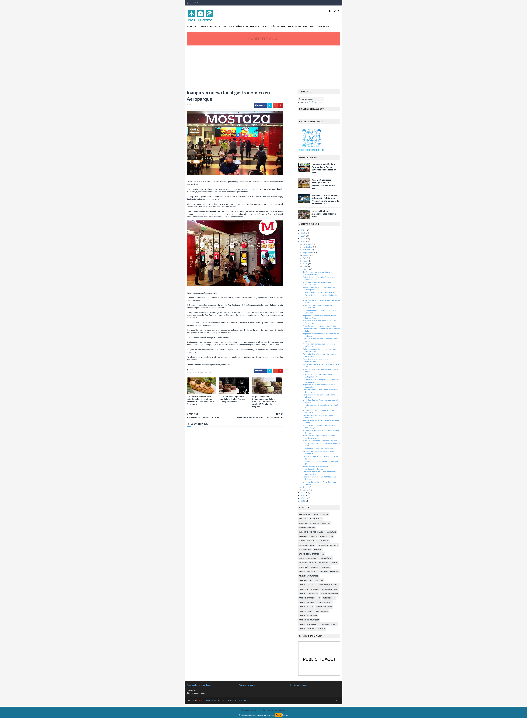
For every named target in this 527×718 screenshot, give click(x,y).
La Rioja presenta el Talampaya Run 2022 (320, 292)
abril (305, 266)
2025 (303, 233)
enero (306, 490)
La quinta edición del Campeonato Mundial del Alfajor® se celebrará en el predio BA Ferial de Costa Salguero (264, 401)
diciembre (307, 244)
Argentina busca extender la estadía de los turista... (321, 334)
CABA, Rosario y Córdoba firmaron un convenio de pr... (319, 278)
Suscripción (322, 26)
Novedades (200, 26)
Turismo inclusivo (328, 624)
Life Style (227, 26)
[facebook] (330, 11)
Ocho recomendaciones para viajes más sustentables (319, 350)
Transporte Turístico (308, 576)
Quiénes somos (277, 26)
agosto (306, 255)
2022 (303, 241)
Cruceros (303, 536)
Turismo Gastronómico (309, 598)
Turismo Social (321, 611)
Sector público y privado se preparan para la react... (321, 340)
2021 (303, 492)
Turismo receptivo (307, 629)
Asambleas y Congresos (309, 523)
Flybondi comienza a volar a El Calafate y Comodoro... (319, 311)
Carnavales (331, 532)
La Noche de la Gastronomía (311, 554)
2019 (303, 498)
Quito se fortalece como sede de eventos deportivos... (320, 390)
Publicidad (308, 26)
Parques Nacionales (307, 563)
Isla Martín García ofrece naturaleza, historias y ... (318, 416)
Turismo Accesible (307, 585)
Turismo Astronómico (309, 589)
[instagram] (338, 11)
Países (239, 26)
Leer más (285, 715)
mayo (305, 264)
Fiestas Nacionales (307, 545)
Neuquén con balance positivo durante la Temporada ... (320, 411)
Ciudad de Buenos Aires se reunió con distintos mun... (319, 360)
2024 (303, 236)
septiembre (308, 252)
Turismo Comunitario (308, 593)
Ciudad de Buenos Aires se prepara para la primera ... (321, 401)
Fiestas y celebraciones (328, 545)
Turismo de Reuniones (308, 624)
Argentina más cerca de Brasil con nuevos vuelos (320, 370)
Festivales (324, 541)
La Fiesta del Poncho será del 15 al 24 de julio (320, 296)
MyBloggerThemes (237, 701)
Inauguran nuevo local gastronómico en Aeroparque (319, 322)
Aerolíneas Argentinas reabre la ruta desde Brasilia (321, 431)
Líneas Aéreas (326, 558)
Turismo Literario (307, 602)
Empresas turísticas (319, 536)
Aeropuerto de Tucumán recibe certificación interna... (316, 467)
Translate (318, 102)
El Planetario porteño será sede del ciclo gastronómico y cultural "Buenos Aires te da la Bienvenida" (200, 400)
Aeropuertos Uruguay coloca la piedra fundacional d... (319, 436)
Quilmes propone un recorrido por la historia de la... (321, 329)
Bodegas (326, 523)
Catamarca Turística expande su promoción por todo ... (321, 380)
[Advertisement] (263, 66)
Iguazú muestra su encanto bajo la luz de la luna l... (321, 365)
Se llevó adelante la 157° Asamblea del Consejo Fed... (319, 288)
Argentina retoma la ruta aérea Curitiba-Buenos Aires (320, 316)
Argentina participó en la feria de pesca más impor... (321, 301)
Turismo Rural (305, 611)
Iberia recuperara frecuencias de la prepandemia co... (317, 273)
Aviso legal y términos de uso (199, 685)
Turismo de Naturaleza (309, 620)
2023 (303, 238)
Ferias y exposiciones (308, 541)
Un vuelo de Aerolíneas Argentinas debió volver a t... (320, 483)
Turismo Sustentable (308, 615)
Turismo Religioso (324, 607)
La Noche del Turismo (308, 558)
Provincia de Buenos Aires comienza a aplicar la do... (319, 345)
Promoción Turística (308, 567)
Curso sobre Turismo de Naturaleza (318, 448)
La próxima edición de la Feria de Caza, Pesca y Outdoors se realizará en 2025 (324, 168)
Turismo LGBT (329, 598)
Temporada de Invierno (329, 571)
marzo (306, 269)
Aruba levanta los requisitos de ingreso (319, 326)
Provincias (251, 26)
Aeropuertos (192, 372)
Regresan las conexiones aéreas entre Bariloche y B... (319, 426)
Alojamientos (316, 519)
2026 (303, 230)
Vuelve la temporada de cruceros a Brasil (320, 440)
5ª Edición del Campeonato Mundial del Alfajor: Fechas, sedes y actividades (232, 399)
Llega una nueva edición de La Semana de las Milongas (321, 396)
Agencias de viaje (321, 514)
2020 (303, 495)
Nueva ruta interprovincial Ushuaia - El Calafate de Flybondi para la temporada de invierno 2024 (325, 199)
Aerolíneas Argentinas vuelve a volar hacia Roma (321, 406)
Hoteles (317, 549)
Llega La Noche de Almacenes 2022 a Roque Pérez (324, 214)
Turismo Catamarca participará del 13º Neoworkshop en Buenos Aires (324, 183)
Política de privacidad (248, 685)
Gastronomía (205, 372)
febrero (306, 487)
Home (189, 26)
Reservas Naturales (307, 571)
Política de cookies (298, 685)
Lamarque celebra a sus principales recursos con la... (321, 444)
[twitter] (334, 11)
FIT (332, 536)
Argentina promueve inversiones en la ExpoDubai (319, 385)
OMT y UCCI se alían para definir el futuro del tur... (320, 457)
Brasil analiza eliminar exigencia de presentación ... (317, 283)
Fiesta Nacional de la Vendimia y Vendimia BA (320, 462)
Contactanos (294, 26)
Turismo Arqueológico (328, 585)
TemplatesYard (209, 701)
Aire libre (303, 519)
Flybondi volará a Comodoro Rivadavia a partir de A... (319, 355)
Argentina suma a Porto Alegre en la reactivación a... (318, 306)
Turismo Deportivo (329, 593)
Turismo (214, 26)
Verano (321, 629)
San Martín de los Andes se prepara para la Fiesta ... (321, 421)
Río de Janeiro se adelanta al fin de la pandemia (318, 452)
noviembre (308, 247)
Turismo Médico (306, 607)
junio (305, 261)
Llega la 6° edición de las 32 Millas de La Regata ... (319, 478)
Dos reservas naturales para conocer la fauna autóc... (319, 472)
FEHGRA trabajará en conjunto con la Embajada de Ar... (318, 375)
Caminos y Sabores (307, 527)
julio (305, 258)
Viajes (264, 26)
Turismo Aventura (329, 589)
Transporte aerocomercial (311, 580)
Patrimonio (324, 563)
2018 (303, 501)
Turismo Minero (324, 602)
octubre (306, 249)
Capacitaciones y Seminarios (311, 532)
